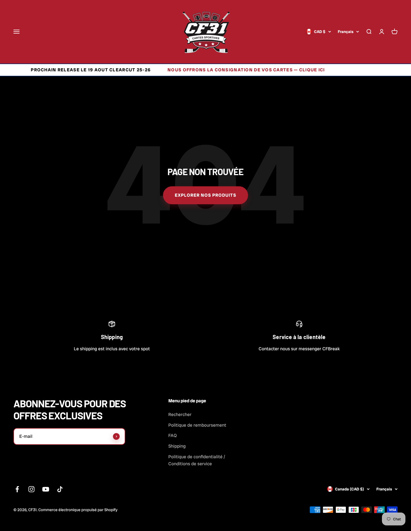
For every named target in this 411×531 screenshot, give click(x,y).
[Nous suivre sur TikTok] (60, 489)
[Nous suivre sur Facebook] (17, 489)
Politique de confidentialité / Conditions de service (196, 460)
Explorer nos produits (205, 195)
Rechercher (180, 414)
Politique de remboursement (197, 425)
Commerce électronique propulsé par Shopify (77, 509)
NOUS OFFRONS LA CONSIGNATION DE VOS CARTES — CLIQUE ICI (229, 70)
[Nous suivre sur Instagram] (31, 489)
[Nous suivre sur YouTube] (45, 489)
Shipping (177, 446)
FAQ (172, 435)
